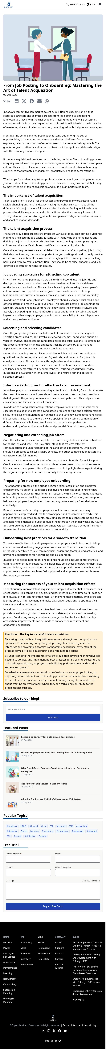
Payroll (24, 831)
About (58, 942)
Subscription (44, 953)
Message (10, 880)
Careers (59, 958)
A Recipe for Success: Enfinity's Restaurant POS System (51, 799)
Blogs (75, 937)
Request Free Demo (53, 906)
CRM (71, 826)
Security (17, 836)
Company (60, 937)
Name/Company (14, 853)
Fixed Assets (27, 964)
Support (59, 947)
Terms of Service (71, 1025)
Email (58, 853)
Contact (59, 953)
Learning (34, 831)
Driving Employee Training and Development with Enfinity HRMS (56, 752)
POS (8, 836)
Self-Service (30, 836)
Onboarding (47, 831)
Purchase (25, 953)
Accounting (81, 826)
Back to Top (51, 1040)
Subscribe (53, 717)
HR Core (7, 942)
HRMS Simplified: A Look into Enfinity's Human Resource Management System (87, 946)
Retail (41, 942)
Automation (12, 831)
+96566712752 (77, 4)
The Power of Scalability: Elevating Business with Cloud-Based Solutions (85, 970)
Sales (23, 947)
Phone (9, 867)
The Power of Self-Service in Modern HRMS (44, 783)
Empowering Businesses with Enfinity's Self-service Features (86, 982)
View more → (79, 999)
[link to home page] (53, 1018)
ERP (51, 826)
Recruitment (77, 831)
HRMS (23, 826)
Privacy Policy (89, 1025)
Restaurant (92, 831)
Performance (62, 831)
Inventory (61, 826)
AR (93, 4)
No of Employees (63, 867)
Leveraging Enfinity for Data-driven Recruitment (48, 736)
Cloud (44, 826)
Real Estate (43, 958)
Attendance (12, 826)
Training (42, 836)
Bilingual (34, 826)
